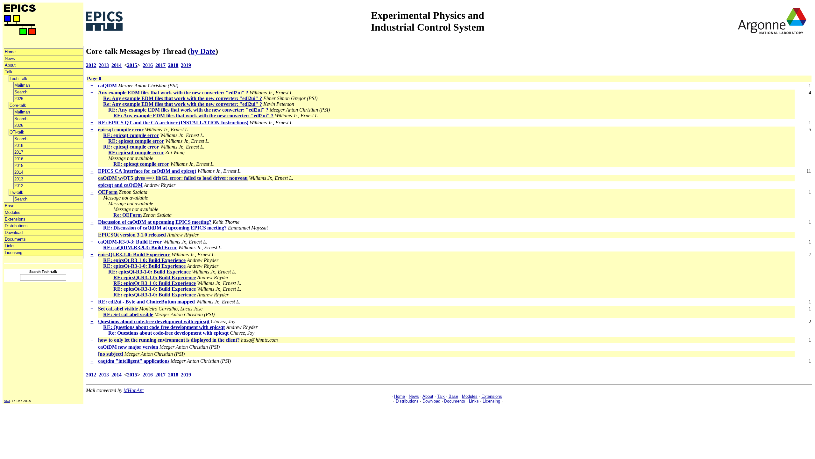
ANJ (7, 401)
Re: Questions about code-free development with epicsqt (168, 333)
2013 (18, 179)
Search (20, 92)
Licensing (13, 252)
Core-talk (18, 105)
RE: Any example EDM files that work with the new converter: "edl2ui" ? (188, 110)
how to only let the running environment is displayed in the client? (169, 340)
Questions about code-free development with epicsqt (153, 321)
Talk (8, 71)
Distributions (16, 225)
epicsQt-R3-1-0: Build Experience (134, 254)
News (10, 58)
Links (10, 246)
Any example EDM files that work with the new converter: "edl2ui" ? (173, 92)
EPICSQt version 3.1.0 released (132, 234)
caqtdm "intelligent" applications (133, 361)
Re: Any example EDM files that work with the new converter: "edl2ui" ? (182, 98)
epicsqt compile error (121, 129)
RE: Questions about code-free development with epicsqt (164, 327)
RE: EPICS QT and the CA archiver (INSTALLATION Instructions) (173, 122)
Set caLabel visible (118, 308)
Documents (15, 239)
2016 (18, 159)
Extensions (15, 219)
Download (14, 232)
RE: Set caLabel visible (128, 314)
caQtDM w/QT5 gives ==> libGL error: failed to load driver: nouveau (173, 178)
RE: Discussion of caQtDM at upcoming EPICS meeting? (165, 227)
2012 (18, 185)
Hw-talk (16, 192)
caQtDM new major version (128, 347)
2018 (18, 145)
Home (10, 51)
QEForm (107, 192)
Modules (12, 212)
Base (9, 205)
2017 (18, 152)
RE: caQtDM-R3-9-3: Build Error (140, 247)
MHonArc (134, 390)
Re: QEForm (127, 215)
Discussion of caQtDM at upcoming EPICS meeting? (154, 222)
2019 (186, 65)
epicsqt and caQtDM (120, 185)
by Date (203, 51)
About (10, 65)
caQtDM (107, 85)
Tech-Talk (18, 78)
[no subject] (110, 354)
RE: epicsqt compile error (131, 135)
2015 (18, 165)
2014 (18, 172)
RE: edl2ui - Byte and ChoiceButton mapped (146, 301)
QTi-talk (17, 132)
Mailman (22, 85)
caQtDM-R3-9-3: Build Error (130, 241)
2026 (18, 98)
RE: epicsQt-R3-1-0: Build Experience (144, 260)
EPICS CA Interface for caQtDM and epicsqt (147, 171)
